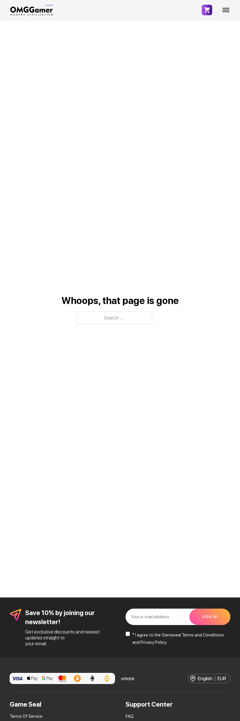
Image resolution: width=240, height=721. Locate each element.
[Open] (225, 10)
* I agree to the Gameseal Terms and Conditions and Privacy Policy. (178, 638)
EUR (221, 678)
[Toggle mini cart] (207, 10)
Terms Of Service (26, 716)
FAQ (129, 716)
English (205, 678)
